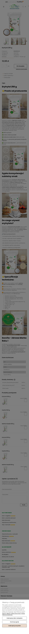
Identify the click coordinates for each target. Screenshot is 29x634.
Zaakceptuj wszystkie (14, 626)
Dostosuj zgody (14, 622)
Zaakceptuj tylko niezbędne (14, 618)
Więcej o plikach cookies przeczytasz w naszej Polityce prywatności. (13, 614)
